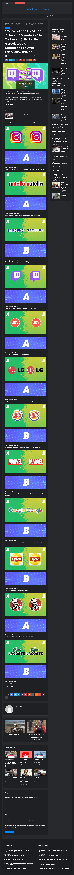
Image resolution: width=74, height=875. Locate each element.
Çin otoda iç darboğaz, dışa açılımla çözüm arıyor (40, 779)
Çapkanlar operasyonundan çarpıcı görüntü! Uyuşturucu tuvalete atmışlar (41, 3)
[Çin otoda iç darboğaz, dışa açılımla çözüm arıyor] (40, 772)
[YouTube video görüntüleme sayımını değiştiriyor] (26, 754)
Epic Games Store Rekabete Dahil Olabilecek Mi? (18, 109)
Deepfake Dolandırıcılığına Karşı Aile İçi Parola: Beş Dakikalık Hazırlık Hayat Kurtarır (25, 780)
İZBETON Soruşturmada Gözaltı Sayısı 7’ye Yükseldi (64, 186)
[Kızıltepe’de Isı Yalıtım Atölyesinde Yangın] (56, 70)
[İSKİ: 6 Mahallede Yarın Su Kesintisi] (56, 91)
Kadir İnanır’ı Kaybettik (64, 194)
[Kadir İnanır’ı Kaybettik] (56, 196)
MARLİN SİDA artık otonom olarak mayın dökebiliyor (40, 761)
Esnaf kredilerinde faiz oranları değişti (64, 37)
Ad (6, 814)
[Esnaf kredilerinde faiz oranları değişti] (56, 37)
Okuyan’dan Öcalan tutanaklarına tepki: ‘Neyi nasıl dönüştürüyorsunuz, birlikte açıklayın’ (60, 177)
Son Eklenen (60, 22)
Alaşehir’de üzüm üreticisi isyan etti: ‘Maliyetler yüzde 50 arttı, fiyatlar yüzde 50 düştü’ (60, 126)
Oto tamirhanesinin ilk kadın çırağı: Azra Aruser (11, 779)
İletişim (52, 16)
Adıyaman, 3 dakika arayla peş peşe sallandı (64, 149)
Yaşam (47, 16)
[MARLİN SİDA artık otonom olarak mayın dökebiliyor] (40, 754)
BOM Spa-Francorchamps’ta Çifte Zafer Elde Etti (64, 117)
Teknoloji (42, 16)
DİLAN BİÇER (10, 55)
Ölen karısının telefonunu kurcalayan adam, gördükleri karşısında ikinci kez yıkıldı (64, 104)
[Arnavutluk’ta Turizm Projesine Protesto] (56, 46)
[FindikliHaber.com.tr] (37, 9)
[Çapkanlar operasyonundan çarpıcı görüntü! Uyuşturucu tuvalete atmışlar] (56, 56)
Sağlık (37, 16)
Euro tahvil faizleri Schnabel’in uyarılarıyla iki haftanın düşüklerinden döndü (60, 29)
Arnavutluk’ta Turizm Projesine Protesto (64, 47)
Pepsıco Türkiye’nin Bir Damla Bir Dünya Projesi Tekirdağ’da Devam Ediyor (60, 163)
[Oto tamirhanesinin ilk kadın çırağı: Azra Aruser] (11, 772)
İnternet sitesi (30, 820)
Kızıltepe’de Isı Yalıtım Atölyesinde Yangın (65, 71)
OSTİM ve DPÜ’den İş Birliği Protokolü (23, 114)
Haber (27, 16)
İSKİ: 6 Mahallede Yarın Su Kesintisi (64, 92)
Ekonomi (32, 16)
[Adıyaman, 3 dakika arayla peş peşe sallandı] (56, 149)
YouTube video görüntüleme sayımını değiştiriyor (25, 761)
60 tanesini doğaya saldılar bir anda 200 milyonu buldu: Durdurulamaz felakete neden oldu (60, 141)
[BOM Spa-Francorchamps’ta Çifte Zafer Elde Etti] (56, 116)
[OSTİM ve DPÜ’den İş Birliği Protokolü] (9, 116)
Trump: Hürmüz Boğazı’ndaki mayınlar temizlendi (59, 157)
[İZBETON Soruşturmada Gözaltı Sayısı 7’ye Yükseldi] (56, 185)
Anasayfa (22, 16)
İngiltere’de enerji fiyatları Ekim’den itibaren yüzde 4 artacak (59, 133)
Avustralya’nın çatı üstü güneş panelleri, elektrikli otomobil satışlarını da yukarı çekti (10, 762)
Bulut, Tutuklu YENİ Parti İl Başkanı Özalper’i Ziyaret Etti (59, 84)
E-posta (7, 820)
